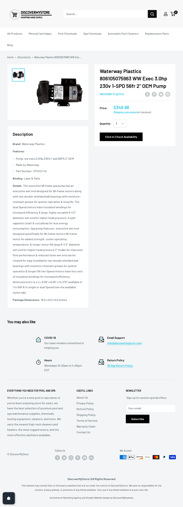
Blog (10, 45)
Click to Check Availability (121, 136)
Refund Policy (85, 409)
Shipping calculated (125, 112)
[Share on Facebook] (147, 94)
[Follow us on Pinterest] (77, 457)
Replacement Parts (157, 33)
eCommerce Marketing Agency (66, 497)
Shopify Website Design (98, 497)
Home (10, 57)
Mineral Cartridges (40, 33)
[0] (173, 14)
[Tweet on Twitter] (161, 94)
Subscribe (137, 419)
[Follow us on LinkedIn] (91, 457)
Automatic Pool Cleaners (123, 33)
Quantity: (105, 123)
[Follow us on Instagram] (70, 457)
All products (24, 57)
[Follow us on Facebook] (57, 457)
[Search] (152, 14)
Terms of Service (87, 420)
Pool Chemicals (67, 33)
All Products (14, 33)
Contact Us (83, 432)
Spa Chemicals (92, 33)
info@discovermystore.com (124, 343)
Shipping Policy (86, 414)
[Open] (9, 498)
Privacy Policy (85, 403)
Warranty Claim (85, 426)
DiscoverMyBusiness (123, 497)
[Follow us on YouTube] (84, 457)
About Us (82, 397)
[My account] (165, 14)
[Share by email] (167, 94)
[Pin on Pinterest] (154, 94)
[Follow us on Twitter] (64, 457)
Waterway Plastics (112, 94)
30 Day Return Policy (120, 365)
